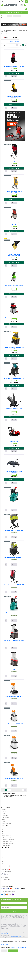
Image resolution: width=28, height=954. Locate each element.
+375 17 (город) (6, 871)
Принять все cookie (12, 951)
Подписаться (14, 911)
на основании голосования (16, 936)
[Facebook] (2, 894)
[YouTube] (10, 894)
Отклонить (4, 951)
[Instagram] (13, 894)
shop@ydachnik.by (4, 933)
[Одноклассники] (7, 894)
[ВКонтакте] (5, 894)
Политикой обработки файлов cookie (18, 947)
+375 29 (5, 868)
